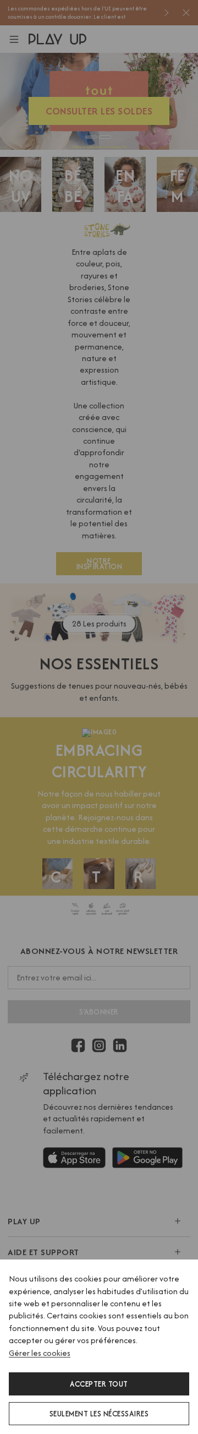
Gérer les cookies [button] (39, 1353)
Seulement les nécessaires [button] (99, 1413)
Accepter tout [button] (99, 1383)
